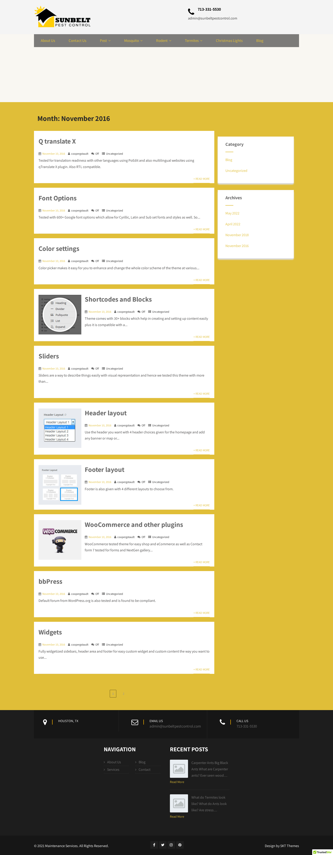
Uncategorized (114, 154)
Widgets (50, 631)
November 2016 (237, 245)
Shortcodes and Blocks (118, 299)
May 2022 (232, 213)
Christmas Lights (229, 40)
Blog (259, 40)
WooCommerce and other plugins (134, 524)
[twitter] (162, 845)
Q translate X (57, 141)
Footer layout (104, 469)
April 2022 (232, 224)
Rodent (162, 40)
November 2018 (237, 235)
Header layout (106, 412)
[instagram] (171, 845)
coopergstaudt (79, 154)
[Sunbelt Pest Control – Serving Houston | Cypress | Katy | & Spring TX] (62, 17)
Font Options (58, 197)
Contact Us (77, 40)
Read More (177, 782)
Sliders (49, 355)
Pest (103, 40)
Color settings (59, 248)
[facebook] (154, 845)
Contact (144, 769)
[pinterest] (180, 845)
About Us (48, 40)
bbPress (50, 581)
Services (113, 769)
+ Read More (201, 179)
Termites (192, 40)
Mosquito (131, 40)
